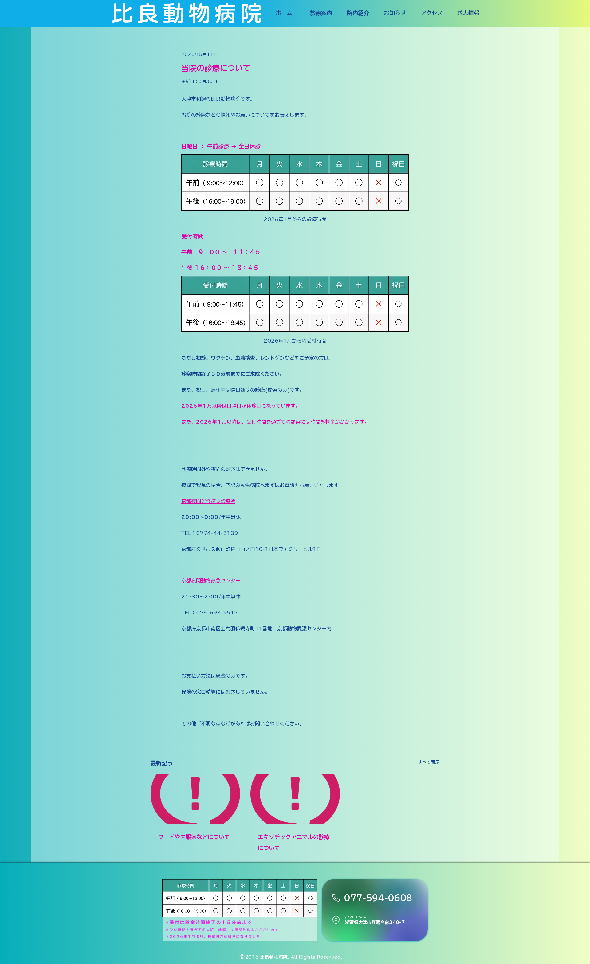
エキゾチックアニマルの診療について (294, 842)
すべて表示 (428, 762)
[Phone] (336, 898)
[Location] (336, 920)
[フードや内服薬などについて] (195, 799)
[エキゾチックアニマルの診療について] (295, 799)
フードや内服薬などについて (194, 837)
